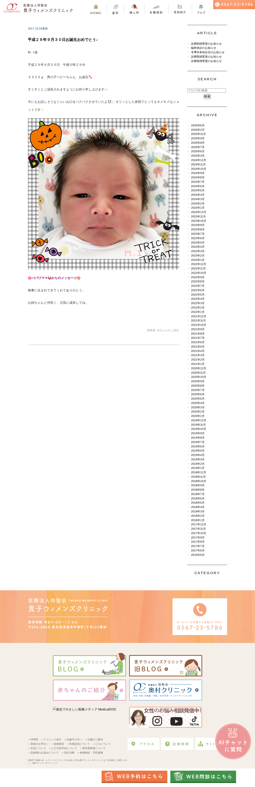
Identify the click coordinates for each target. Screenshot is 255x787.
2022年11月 (198, 268)
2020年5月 (198, 398)
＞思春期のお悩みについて (43, 752)
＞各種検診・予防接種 (90, 752)
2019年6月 (198, 446)
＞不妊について (37, 748)
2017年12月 (198, 524)
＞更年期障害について (93, 748)
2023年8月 (198, 229)
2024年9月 (198, 173)
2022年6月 (198, 290)
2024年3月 (198, 199)
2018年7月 (198, 494)
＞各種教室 (57, 743)
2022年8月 (198, 281)
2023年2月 (198, 255)
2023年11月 (198, 216)
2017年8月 (198, 541)
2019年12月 (198, 420)
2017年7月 (198, 546)
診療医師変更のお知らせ (206, 43)
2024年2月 (198, 203)
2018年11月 (198, 476)
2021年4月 (198, 351)
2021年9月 (198, 329)
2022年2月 (198, 307)
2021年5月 (198, 346)
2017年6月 (198, 550)
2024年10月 (198, 168)
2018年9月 (198, 485)
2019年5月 (198, 450)
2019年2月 (198, 463)
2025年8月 (198, 142)
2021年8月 (198, 333)
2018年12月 (198, 472)
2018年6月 (198, 498)
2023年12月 (198, 212)
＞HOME (33, 739)
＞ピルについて (102, 743)
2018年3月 (198, 511)
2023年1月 (198, 259)
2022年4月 (198, 298)
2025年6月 (198, 151)
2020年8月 (198, 385)
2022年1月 (198, 311)
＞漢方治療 (68, 752)
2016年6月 (198, 554)
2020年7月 (198, 390)
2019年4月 (198, 455)
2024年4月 (198, 194)
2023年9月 (198, 225)
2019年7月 (198, 442)
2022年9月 (198, 277)
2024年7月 (198, 181)
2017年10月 (198, 533)
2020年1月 (198, 416)
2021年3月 (198, 355)
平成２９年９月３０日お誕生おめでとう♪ (63, 39)
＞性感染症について (78, 743)
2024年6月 (198, 186)
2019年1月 (198, 468)
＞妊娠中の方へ (73, 739)
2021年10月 (198, 324)
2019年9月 (198, 433)
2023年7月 (198, 233)
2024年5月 (198, 190)
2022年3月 (198, 303)
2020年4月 (198, 403)
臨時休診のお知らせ (203, 47)
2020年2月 (198, 411)
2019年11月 (198, 424)
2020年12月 (198, 368)
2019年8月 (198, 437)
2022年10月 (198, 272)
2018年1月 (198, 520)
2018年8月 (198, 489)
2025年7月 (198, 147)
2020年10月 (198, 376)
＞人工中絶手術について (63, 748)
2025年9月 (198, 138)
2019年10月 (198, 428)
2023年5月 (198, 242)
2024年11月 (198, 164)
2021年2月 (198, 359)
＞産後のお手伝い (38, 743)
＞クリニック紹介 (51, 739)
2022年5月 (198, 294)
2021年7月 (198, 337)
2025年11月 (198, 134)
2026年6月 (198, 125)
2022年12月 (198, 264)
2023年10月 (198, 220)
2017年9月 (198, 537)
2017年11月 (198, 528)
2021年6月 (198, 342)
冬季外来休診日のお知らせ (208, 52)
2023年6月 (198, 238)
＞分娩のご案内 (94, 739)
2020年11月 (198, 372)
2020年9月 (198, 381)
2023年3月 (198, 251)
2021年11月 (198, 320)
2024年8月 (198, 177)
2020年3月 (198, 407)
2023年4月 (198, 246)
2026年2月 (198, 129)
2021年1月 (198, 364)
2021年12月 (198, 316)
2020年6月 (198, 394)
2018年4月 (198, 507)
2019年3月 (198, 459)
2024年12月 (198, 160)
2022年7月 (198, 285)
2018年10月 (198, 481)
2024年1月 (198, 207)
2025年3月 (198, 155)
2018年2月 (198, 515)
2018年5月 (198, 502)
